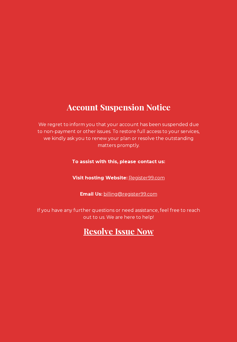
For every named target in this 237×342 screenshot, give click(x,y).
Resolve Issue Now (119, 231)
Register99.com (147, 178)
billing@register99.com (130, 194)
